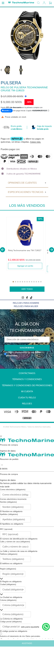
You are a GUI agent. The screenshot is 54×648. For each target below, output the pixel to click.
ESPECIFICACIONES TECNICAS (25, 192)
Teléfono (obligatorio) (8, 554)
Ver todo (27, 289)
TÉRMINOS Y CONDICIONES (27, 379)
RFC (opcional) (6, 529)
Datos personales (33, 636)
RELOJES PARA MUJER (26, 306)
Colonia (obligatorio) (8, 600)
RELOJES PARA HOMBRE (26, 303)
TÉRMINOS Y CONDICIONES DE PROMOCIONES (27, 385)
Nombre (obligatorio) (8, 502)
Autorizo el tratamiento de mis (20, 636)
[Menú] (3, 3)
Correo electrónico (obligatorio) (12, 489)
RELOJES (27, 403)
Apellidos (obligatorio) (9, 514)
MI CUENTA (27, 391)
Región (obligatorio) (8, 569)
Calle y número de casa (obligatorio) (15, 542)
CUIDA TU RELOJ (27, 397)
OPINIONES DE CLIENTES (22, 183)
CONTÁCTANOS (27, 373)
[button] (2, 249)
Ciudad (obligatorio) (8, 584)
